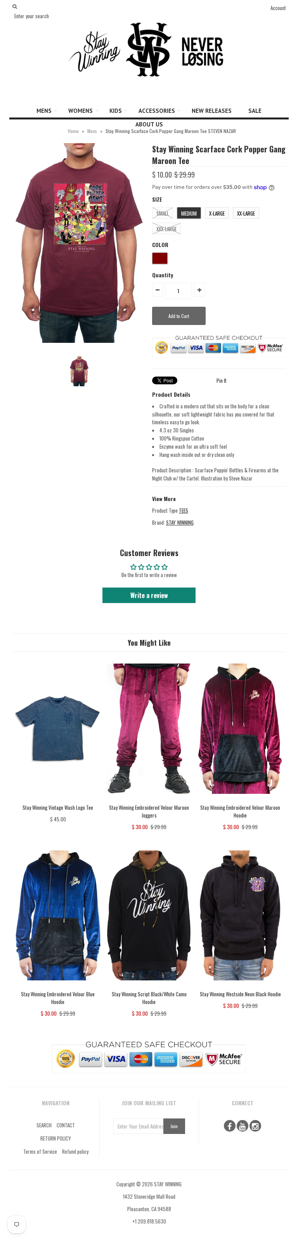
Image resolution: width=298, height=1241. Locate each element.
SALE (255, 110)
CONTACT (66, 1125)
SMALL (162, 213)
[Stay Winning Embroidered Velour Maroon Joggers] (149, 799)
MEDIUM (189, 213)
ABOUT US (149, 124)
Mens (92, 131)
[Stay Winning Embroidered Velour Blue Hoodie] (57, 986)
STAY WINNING (180, 522)
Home (73, 131)
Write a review (149, 595)
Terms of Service (40, 1151)
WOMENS (80, 110)
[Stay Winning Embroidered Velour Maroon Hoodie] (240, 799)
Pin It (222, 380)
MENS (44, 110)
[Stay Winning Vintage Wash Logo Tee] (57, 799)
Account (278, 8)
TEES (183, 510)
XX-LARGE (246, 213)
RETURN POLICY (55, 1138)
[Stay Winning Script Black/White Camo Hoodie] (149, 986)
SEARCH (44, 1125)
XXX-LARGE (166, 229)
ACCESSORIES (157, 110)
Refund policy (75, 1151)
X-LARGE (217, 213)
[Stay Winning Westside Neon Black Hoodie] (240, 986)
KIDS (115, 110)
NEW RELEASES (212, 110)
